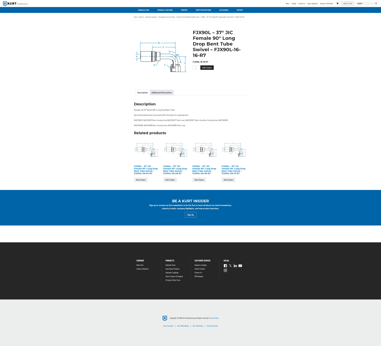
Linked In (235, 265)
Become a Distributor (326, 3)
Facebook (225, 265)
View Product (141, 180)
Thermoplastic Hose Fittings (166, 17)
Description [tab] (143, 92)
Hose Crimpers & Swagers (174, 276)
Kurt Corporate (168, 326)
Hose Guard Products (172, 269)
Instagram (225, 270)
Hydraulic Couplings (165, 10)
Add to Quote (207, 67)
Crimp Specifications (203, 10)
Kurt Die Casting (212, 326)
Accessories (223, 10)
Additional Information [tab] (162, 92)
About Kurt (140, 265)
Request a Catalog (200, 265)
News (287, 3)
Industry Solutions (142, 269)
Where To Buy (347, 3)
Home (135, 17)
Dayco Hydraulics (312, 3)
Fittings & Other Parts (172, 280)
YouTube (240, 265)
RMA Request (199, 276)
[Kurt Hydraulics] (15, 3)
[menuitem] (143, 10)
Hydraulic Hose (143, 10)
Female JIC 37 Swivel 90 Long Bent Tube (187, 17)
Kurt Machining (198, 326)
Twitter (230, 265)
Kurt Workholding (183, 326)
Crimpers (184, 10)
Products (141, 17)
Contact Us (301, 3)
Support (240, 10)
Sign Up (190, 214)
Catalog (294, 3)
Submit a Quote (200, 269)
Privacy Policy (213, 318)
